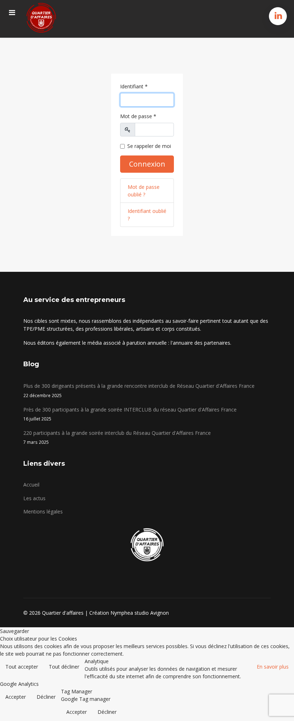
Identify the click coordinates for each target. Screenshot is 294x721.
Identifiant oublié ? (147, 215)
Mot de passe (138, 116)
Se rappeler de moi (149, 146)
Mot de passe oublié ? (144, 190)
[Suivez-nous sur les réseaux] (278, 15)
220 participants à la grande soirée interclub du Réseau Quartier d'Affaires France (117, 437)
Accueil (31, 484)
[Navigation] (12, 12)
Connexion (147, 164)
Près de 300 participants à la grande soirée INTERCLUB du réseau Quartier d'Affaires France (130, 414)
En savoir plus (273, 666)
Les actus (34, 498)
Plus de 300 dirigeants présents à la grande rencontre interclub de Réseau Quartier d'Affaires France (139, 390)
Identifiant (134, 86)
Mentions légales (43, 511)
